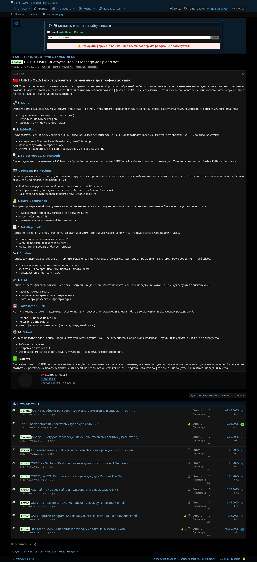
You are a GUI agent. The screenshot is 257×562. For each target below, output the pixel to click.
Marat (236, 427)
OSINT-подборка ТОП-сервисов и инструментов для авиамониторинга (83, 411)
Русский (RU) (26, 559)
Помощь (223, 559)
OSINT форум (48, 414)
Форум (43, 8)
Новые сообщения (26, 14)
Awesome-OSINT (33, 306)
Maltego (27, 103)
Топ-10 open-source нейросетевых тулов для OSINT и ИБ (60, 424)
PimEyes (27, 171)
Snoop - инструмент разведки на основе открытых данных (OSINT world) (85, 437)
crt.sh (25, 279)
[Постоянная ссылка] (132, 80)
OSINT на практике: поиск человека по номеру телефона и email (78, 503)
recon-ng (80, 66)
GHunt (27, 332)
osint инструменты (63, 66)
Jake (237, 532)
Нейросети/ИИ (49, 427)
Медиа (87, 8)
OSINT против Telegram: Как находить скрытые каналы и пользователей (84, 516)
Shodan (25, 253)
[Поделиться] (243, 74)
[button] (29, 9)
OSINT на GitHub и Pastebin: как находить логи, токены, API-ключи (79, 463)
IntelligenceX (31, 227)
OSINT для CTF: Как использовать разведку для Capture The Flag (77, 476)
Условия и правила (165, 559)
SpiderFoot (28, 129)
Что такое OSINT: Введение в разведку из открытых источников (78, 529)
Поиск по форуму (53, 14)
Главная (235, 559)
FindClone (44, 171)
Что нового (63, 8)
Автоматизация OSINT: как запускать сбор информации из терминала (82, 450)
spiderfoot (93, 66)
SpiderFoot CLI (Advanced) (40, 156)
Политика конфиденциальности (197, 559)
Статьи (22, 8)
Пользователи (112, 8)
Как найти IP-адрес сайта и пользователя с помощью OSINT (74, 490)
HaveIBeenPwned (34, 201)
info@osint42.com (71, 32)
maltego (46, 66)
